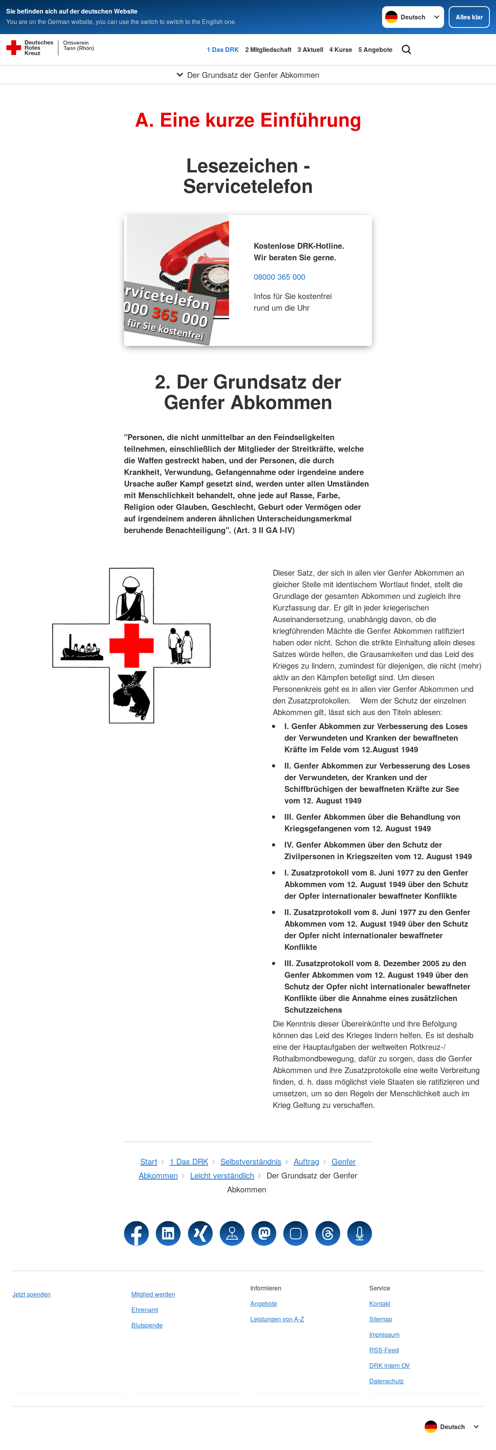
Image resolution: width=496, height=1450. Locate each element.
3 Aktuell (310, 49)
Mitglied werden (153, 1294)
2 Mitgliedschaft (268, 49)
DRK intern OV (389, 1365)
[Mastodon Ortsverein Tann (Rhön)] (263, 1233)
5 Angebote (375, 49)
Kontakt (379, 1303)
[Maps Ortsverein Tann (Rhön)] (232, 1233)
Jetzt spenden (31, 1294)
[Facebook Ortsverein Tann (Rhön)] (136, 1233)
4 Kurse (340, 49)
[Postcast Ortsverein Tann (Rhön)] (359, 1233)
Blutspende (147, 1325)
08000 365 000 (279, 276)
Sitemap (380, 1318)
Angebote (263, 1303)
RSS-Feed (384, 1349)
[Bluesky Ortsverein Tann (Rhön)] (295, 1233)
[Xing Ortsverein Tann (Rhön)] (200, 1233)
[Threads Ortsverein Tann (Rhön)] (327, 1233)
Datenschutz (386, 1380)
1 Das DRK (223, 49)
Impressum (384, 1334)
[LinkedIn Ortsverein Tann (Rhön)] (168, 1233)
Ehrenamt (144, 1309)
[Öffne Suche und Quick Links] (406, 49)
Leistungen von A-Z (277, 1318)
